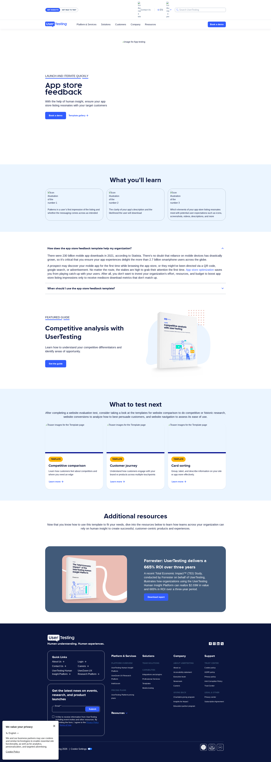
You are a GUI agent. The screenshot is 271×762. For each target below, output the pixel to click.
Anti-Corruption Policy (213, 681)
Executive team (179, 677)
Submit (92, 709)
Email (57, 706)
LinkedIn (218, 643)
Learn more (55, 481)
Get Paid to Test (69, 10)
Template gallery (77, 115)
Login (80, 661)
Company (135, 24)
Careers (82, 666)
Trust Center (210, 686)
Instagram (214, 643)
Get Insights (52, 10)
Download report (156, 597)
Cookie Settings (79, 749)
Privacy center (210, 697)
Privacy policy (210, 677)
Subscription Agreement (214, 702)
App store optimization (200, 269)
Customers (120, 24)
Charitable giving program (184, 697)
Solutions (106, 24)
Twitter (222, 643)
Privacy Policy (92, 722)
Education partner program (184, 706)
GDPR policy (210, 672)
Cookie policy (210, 668)
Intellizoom (115, 684)
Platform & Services (86, 24)
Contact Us (146, 10)
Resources (150, 24)
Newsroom (177, 681)
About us (177, 668)
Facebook (210, 643)
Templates (146, 684)
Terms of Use (65, 725)
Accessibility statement (182, 672)
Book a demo (217, 24)
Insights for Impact (180, 702)
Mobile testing (148, 688)
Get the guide (56, 363)
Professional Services (151, 679)
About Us (56, 661)
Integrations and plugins (152, 675)
